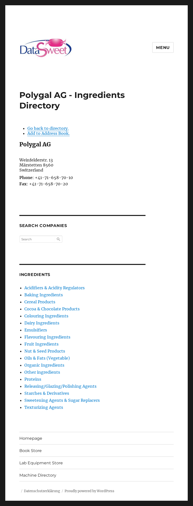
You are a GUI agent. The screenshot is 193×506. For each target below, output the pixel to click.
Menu (163, 47)
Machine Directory (37, 475)
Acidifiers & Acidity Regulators (54, 287)
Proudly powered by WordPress (89, 491)
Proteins (32, 379)
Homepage (30, 438)
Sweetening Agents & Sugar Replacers (62, 400)
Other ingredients (42, 372)
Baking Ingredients (43, 294)
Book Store (30, 450)
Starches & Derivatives (46, 393)
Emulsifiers (35, 329)
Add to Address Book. (48, 133)
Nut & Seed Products (44, 351)
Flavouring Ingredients (47, 337)
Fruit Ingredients (41, 344)
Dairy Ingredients (41, 322)
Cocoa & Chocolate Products (52, 308)
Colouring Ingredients (46, 315)
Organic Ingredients (44, 365)
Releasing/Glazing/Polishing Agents (60, 386)
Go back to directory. (48, 128)
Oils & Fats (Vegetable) (47, 358)
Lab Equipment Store (41, 463)
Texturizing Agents (43, 407)
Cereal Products (39, 301)
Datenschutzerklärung (42, 491)
